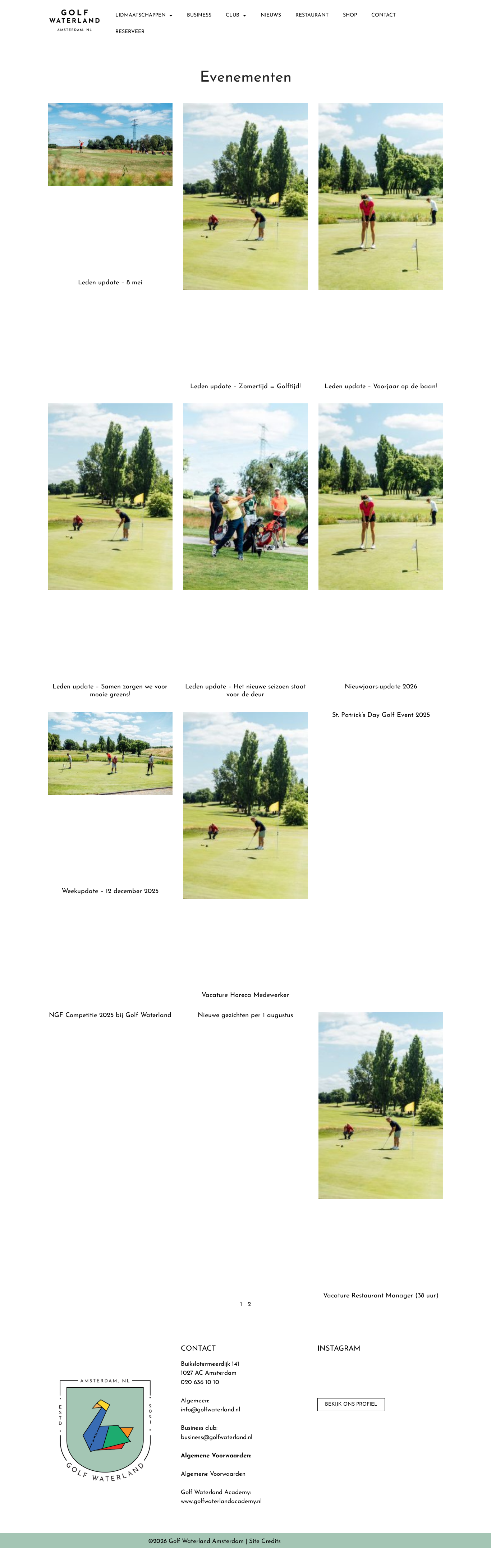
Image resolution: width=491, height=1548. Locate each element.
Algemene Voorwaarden (213, 1474)
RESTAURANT (312, 15)
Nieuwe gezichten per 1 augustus (245, 1015)
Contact (383, 15)
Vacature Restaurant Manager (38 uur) (381, 1296)
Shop (350, 15)
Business (199, 15)
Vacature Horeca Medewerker (245, 995)
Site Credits (265, 1541)
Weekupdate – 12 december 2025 (110, 891)
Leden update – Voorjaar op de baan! (381, 387)
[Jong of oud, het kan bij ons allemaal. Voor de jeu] (382, 1375)
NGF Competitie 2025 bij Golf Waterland (110, 1015)
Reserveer (129, 32)
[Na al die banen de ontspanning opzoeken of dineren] (337, 1375)
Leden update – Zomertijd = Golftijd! (245, 387)
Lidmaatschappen (140, 15)
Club (232, 15)
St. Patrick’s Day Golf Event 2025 (381, 715)
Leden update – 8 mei (110, 283)
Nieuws (271, 15)
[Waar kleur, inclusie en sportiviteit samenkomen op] (426, 1375)
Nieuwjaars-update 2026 (381, 687)
